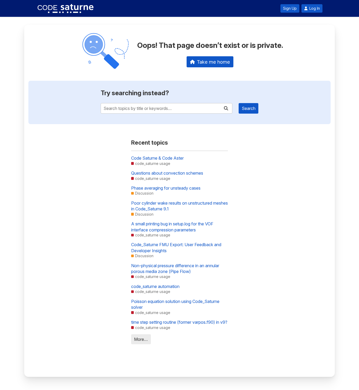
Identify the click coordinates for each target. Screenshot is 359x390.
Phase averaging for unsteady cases (166, 188)
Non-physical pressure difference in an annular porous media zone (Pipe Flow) (175, 268)
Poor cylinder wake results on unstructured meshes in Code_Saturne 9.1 (179, 205)
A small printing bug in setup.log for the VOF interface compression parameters (172, 226)
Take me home (213, 62)
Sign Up (290, 8)
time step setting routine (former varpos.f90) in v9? (179, 322)
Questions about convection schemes (167, 173)
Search (248, 108)
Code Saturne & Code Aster (157, 158)
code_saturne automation (155, 286)
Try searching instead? (135, 93)
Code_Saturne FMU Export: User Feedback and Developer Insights (176, 247)
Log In (314, 8)
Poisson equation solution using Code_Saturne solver (175, 304)
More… (141, 339)
